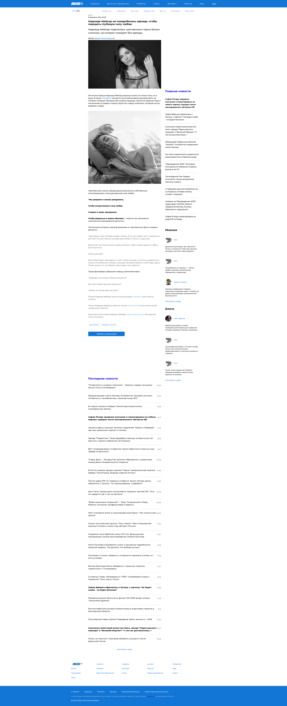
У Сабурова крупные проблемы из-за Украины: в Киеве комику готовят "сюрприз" (182, 191)
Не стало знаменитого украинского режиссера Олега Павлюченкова (182, 155)
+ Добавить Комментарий (106, 334)
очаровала (132, 306)
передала (137, 297)
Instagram (107, 98)
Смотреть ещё (124, 649)
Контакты (100, 692)
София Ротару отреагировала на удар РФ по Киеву (180, 217)
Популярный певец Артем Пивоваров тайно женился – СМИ (120, 619)
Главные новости (178, 91)
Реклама (113, 692)
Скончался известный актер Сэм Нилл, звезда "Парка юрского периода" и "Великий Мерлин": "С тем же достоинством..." (181, 131)
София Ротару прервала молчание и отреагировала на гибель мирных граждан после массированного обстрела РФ (180, 103)
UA (74, 11)
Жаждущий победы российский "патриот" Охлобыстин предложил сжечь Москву (181, 144)
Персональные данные (130, 692)
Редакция (88, 692)
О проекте (75, 692)
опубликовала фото (135, 314)
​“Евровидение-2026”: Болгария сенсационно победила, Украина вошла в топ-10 (180, 167)
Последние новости (103, 378)
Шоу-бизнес (94, 325)
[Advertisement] (124, 354)
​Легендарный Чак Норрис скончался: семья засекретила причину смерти (179, 179)
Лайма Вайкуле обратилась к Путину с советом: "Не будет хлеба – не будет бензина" (181, 117)
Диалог (90, 15)
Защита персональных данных (156, 692)
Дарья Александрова (105, 38)
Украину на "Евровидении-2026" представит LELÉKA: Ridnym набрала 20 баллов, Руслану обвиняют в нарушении (180, 205)
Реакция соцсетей (109, 325)
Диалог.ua (150, 696)
